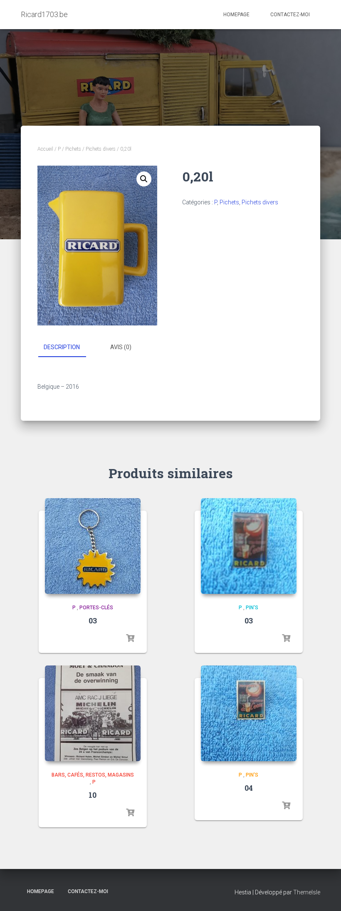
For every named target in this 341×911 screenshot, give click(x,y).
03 (93, 621)
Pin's (252, 608)
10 (92, 795)
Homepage (236, 14)
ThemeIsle (306, 892)
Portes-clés (96, 608)
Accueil (45, 149)
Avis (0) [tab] (120, 347)
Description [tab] (62, 347)
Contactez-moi (290, 14)
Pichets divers (101, 149)
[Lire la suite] (130, 638)
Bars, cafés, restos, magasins (93, 775)
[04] (249, 713)
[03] (93, 546)
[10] (93, 713)
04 (249, 788)
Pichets (73, 149)
